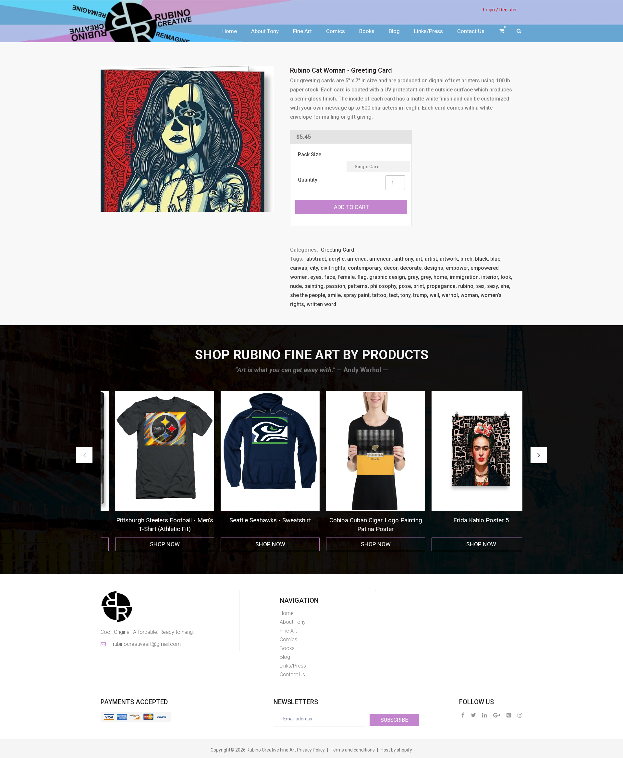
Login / (490, 10)
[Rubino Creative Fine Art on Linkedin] (484, 715)
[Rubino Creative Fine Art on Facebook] (463, 715)
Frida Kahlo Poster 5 (364, 520)
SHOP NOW (153, 544)
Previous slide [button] (84, 455)
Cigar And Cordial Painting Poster (469, 520)
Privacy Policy (311, 749)
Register (508, 10)
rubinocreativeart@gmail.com (146, 644)
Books (366, 31)
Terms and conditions (353, 749)
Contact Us (470, 31)
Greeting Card (337, 250)
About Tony (265, 31)
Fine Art (302, 31)
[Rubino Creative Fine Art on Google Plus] (496, 715)
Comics (335, 31)
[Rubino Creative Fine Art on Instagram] (520, 715)
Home (229, 31)
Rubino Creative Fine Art (271, 749)
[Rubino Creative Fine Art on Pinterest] (509, 715)
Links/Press (428, 31)
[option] (153, 471)
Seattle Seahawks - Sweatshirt (153, 520)
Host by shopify (396, 749)
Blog (394, 31)
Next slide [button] (539, 455)
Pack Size (309, 154)
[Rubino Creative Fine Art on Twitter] (473, 715)
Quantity (307, 180)
